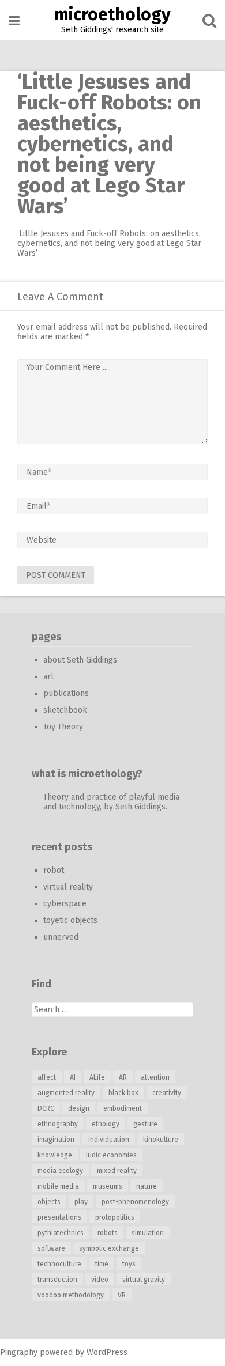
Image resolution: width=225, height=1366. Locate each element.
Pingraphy (19, 1352)
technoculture (59, 1264)
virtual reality (68, 887)
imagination (56, 1140)
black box (123, 1093)
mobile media (58, 1186)
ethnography (58, 1124)
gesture (145, 1124)
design (78, 1108)
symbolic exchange (109, 1248)
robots (107, 1233)
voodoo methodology (71, 1295)
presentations (59, 1217)
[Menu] (14, 21)
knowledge (55, 1155)
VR (122, 1295)
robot (53, 870)
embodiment (122, 1108)
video (99, 1280)
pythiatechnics (61, 1233)
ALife (97, 1077)
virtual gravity (143, 1280)
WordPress (107, 1352)
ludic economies (111, 1155)
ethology (105, 1124)
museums (107, 1186)
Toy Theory (63, 727)
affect (47, 1077)
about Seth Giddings (80, 660)
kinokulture (160, 1140)
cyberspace (65, 904)
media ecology (60, 1171)
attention (155, 1077)
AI (73, 1077)
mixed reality (117, 1171)
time (101, 1264)
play (81, 1202)
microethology (112, 14)
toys (129, 1264)
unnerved (60, 937)
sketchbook (65, 710)
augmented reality (66, 1093)
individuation (108, 1140)
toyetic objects (70, 920)
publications (66, 693)
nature (146, 1186)
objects (49, 1202)
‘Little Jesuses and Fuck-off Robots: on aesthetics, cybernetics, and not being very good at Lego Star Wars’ (109, 243)
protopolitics (114, 1217)
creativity (166, 1093)
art (48, 677)
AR (123, 1077)
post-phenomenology (135, 1202)
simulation (148, 1233)
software (51, 1248)
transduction (57, 1280)
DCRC (46, 1108)
